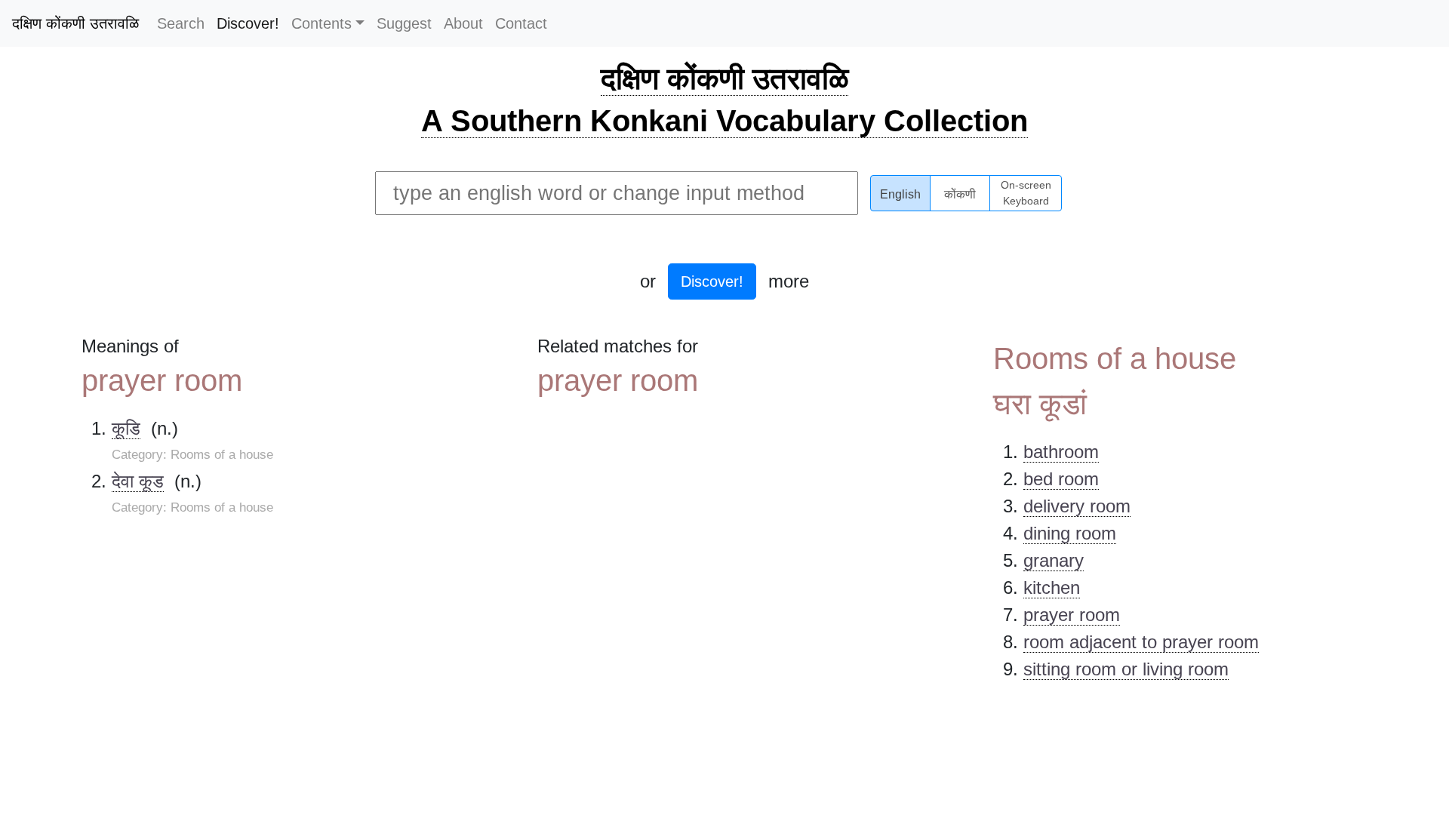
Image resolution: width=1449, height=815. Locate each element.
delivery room (1077, 506)
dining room (1069, 533)
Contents (321, 23)
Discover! (248, 23)
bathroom (1061, 451)
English (900, 194)
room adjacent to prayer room (1141, 642)
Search (181, 23)
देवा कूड (138, 481)
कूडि (126, 428)
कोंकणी (960, 194)
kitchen (1051, 587)
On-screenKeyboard (1026, 193)
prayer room (1071, 614)
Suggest (404, 23)
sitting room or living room (1126, 669)
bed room (1061, 479)
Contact (521, 23)
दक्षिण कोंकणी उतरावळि (75, 23)
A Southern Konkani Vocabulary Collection (724, 120)
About (463, 23)
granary (1053, 560)
